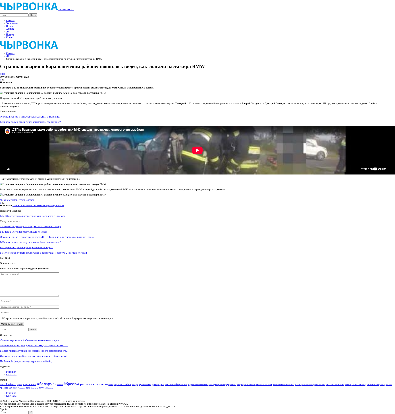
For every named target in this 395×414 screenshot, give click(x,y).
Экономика (12, 23)
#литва (233, 384)
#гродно (135, 385)
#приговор (381, 385)
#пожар (362, 384)
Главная (10, 20)
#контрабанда (209, 384)
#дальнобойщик (145, 385)
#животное (170, 384)
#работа (4, 388)
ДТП (8, 31)
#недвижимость (317, 384)
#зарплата (181, 384)
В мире (10, 26)
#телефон (34, 388)
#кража (219, 384)
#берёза (60, 385)
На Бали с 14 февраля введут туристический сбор (26, 361)
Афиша (10, 28)
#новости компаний (335, 384)
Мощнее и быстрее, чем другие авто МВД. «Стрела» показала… (34, 345)
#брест (70, 384)
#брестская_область (24, 200)
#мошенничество (286, 384)
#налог (298, 384)
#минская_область (264, 384)
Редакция (11, 371)
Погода (10, 34)
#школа (50, 388)
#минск (251, 384)
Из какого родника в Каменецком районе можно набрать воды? (33, 356)
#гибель (126, 384)
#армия (19, 385)
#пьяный (389, 385)
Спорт (9, 37)
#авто (12, 384)
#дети (161, 384)
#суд (28, 388)
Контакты (11, 374)
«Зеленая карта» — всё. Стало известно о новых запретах (30, 340)
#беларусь (46, 383)
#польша (372, 384)
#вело (110, 385)
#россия (13, 387)
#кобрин (199, 385)
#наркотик (306, 385)
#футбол (43, 388)
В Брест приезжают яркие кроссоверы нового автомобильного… (34, 350)
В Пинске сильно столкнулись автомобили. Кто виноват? (30, 122)
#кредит (226, 385)
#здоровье (192, 385)
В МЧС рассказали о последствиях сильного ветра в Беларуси (32, 216)
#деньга (155, 385)
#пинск (355, 384)
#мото (275, 385)
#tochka (4, 384)
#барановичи (7, 200)
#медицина (242, 385)
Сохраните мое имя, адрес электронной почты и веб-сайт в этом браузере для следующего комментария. (58, 318)
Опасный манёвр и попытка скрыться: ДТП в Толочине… (30, 116)
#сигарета (21, 388)
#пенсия (348, 385)
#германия (118, 385)
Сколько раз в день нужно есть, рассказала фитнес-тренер (30, 226)
